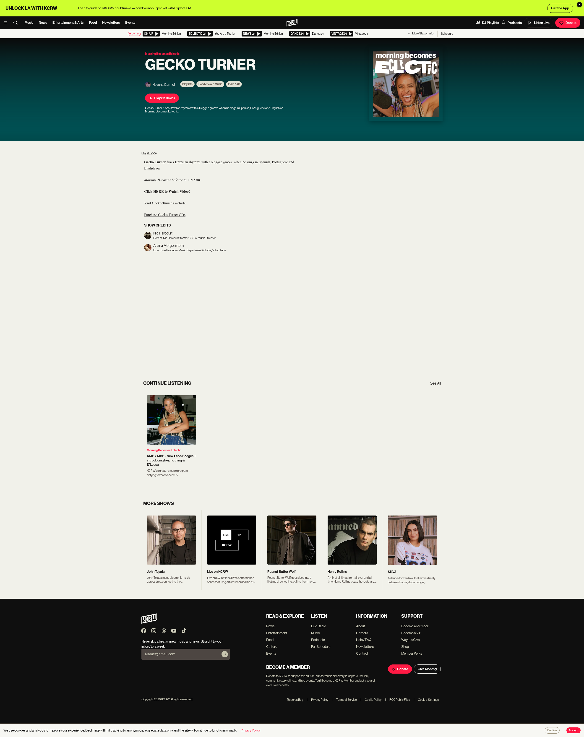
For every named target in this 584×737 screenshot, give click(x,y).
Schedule (447, 33)
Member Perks (411, 653)
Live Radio (318, 626)
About (360, 626)
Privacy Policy (317, 699)
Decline (552, 730)
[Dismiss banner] (579, 4)
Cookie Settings (428, 699)
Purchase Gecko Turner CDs (164, 214)
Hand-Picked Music (210, 84)
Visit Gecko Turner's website (165, 203)
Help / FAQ (364, 640)
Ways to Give (410, 640)
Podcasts (515, 23)
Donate (571, 23)
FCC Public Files (397, 699)
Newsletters (111, 23)
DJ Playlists (490, 23)
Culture (271, 646)
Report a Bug (295, 699)
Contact (362, 653)
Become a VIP (411, 633)
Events (130, 23)
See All (435, 383)
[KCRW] (149, 622)
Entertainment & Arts (67, 23)
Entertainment (276, 633)
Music (29, 23)
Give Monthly (427, 669)
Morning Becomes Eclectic (164, 450)
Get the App (560, 8)
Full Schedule (320, 646)
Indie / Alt (234, 84)
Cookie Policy (370, 699)
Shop (405, 646)
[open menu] (7, 23)
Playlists (187, 84)
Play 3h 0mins (164, 98)
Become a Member (414, 626)
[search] (17, 23)
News (43, 23)
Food (93, 23)
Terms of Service (344, 699)
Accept (573, 730)
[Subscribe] (225, 654)
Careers (362, 633)
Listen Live (542, 23)
